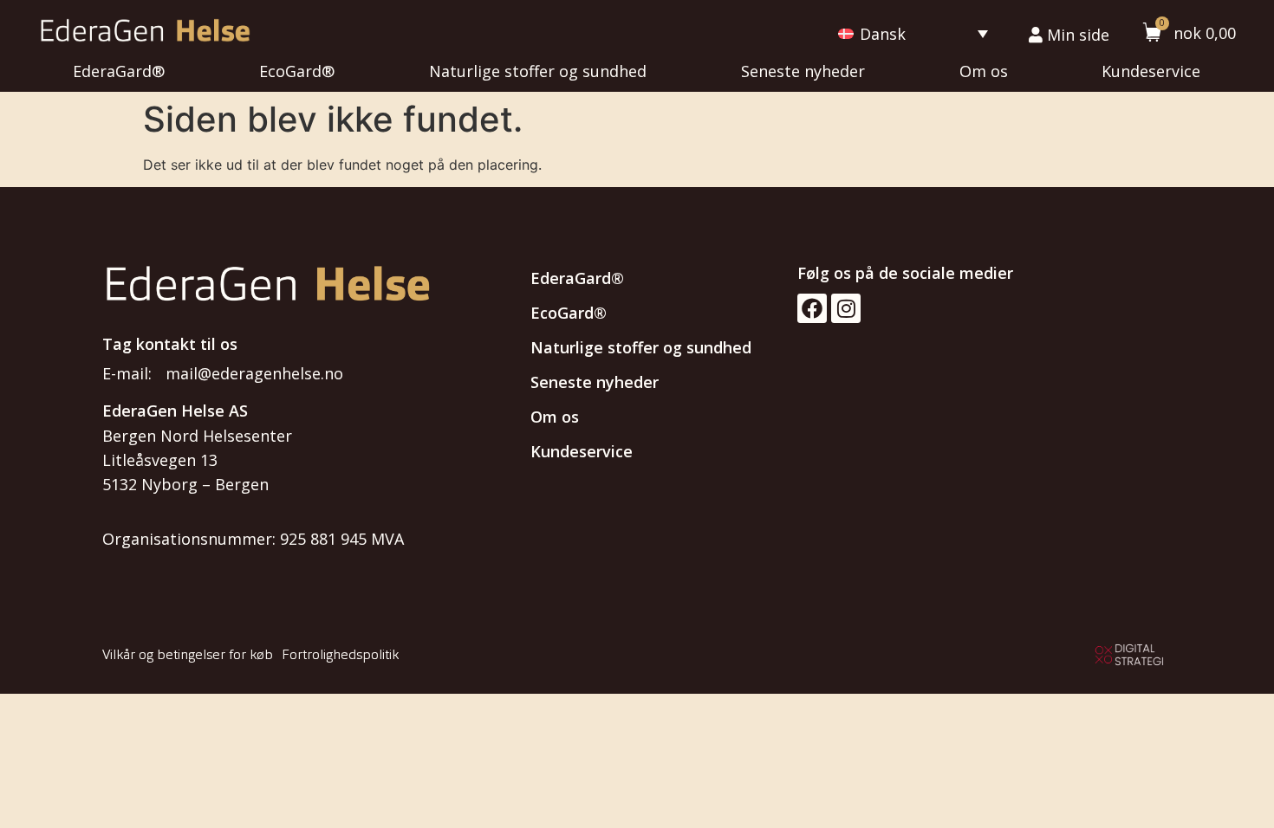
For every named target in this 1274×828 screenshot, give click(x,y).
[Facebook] (812, 308)
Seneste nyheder (803, 71)
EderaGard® (119, 71)
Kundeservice (1151, 71)
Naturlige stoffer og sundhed (538, 71)
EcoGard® (297, 71)
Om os (983, 71)
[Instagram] (846, 308)
